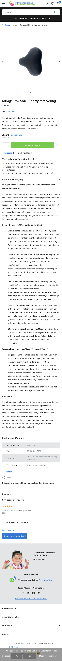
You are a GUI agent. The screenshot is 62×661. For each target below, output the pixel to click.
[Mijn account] (47, 3)
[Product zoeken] (56, 12)
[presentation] (3, 61)
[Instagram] (33, 593)
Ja (17, 656)
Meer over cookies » (48, 656)
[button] (30, 92)
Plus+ (52, 643)
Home (14, 25)
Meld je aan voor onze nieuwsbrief (31, 598)
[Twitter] (28, 593)
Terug (7, 25)
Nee (29, 656)
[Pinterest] (39, 593)
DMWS (44, 643)
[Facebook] (23, 593)
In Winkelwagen (32, 145)
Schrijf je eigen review (14, 536)
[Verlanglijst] (52, 3)
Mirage (11, 111)
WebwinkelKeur (45, 580)
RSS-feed (13, 647)
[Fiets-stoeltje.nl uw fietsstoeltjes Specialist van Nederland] (22, 3)
